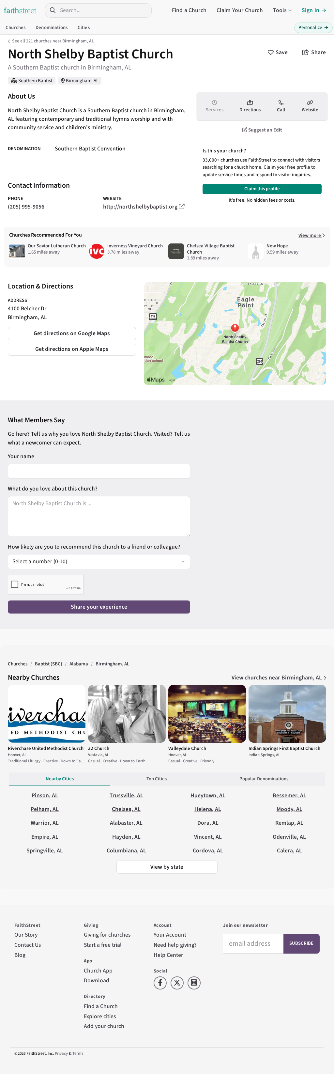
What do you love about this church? (53, 489)
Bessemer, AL (289, 795)
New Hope (277, 245)
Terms (77, 1053)
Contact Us (27, 945)
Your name (21, 456)
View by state (166, 867)
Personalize (313, 27)
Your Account (170, 935)
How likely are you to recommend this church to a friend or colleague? (94, 547)
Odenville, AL (289, 837)
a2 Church (98, 748)
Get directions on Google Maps (72, 333)
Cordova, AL (208, 851)
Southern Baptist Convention (90, 149)
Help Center (168, 955)
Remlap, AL (289, 823)
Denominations (52, 27)
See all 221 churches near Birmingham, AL (53, 41)
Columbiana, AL (126, 851)
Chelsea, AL (126, 809)
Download (96, 980)
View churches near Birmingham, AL (277, 678)
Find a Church (189, 10)
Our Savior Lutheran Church (57, 245)
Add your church (104, 1026)
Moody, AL (289, 809)
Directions (250, 109)
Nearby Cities (60, 778)
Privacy (61, 1053)
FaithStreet (20, 10)
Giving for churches (107, 935)
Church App (98, 971)
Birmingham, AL (82, 80)
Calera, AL (289, 851)
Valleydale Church (187, 748)
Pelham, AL (45, 809)
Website (310, 109)
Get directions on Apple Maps (71, 349)
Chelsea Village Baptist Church (211, 248)
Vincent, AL (208, 837)
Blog (19, 955)
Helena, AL (207, 809)
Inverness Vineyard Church (135, 245)
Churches (15, 27)
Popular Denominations (263, 778)
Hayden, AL (126, 837)
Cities (84, 27)
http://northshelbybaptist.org (140, 207)
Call (281, 109)
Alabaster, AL (126, 823)
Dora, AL (208, 823)
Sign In (310, 10)
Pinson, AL (45, 795)
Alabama (78, 664)
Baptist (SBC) (48, 664)
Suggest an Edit (264, 130)
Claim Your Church (240, 10)
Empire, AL (44, 837)
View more (310, 235)
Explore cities (100, 1016)
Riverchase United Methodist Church (46, 748)
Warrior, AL (45, 823)
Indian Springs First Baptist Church (284, 748)
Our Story (26, 935)
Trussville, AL (126, 795)
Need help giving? (175, 945)
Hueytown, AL (207, 795)
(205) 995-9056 (26, 207)
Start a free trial (103, 945)
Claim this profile (262, 188)
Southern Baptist (35, 80)
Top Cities (156, 778)
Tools (280, 10)
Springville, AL (44, 851)
